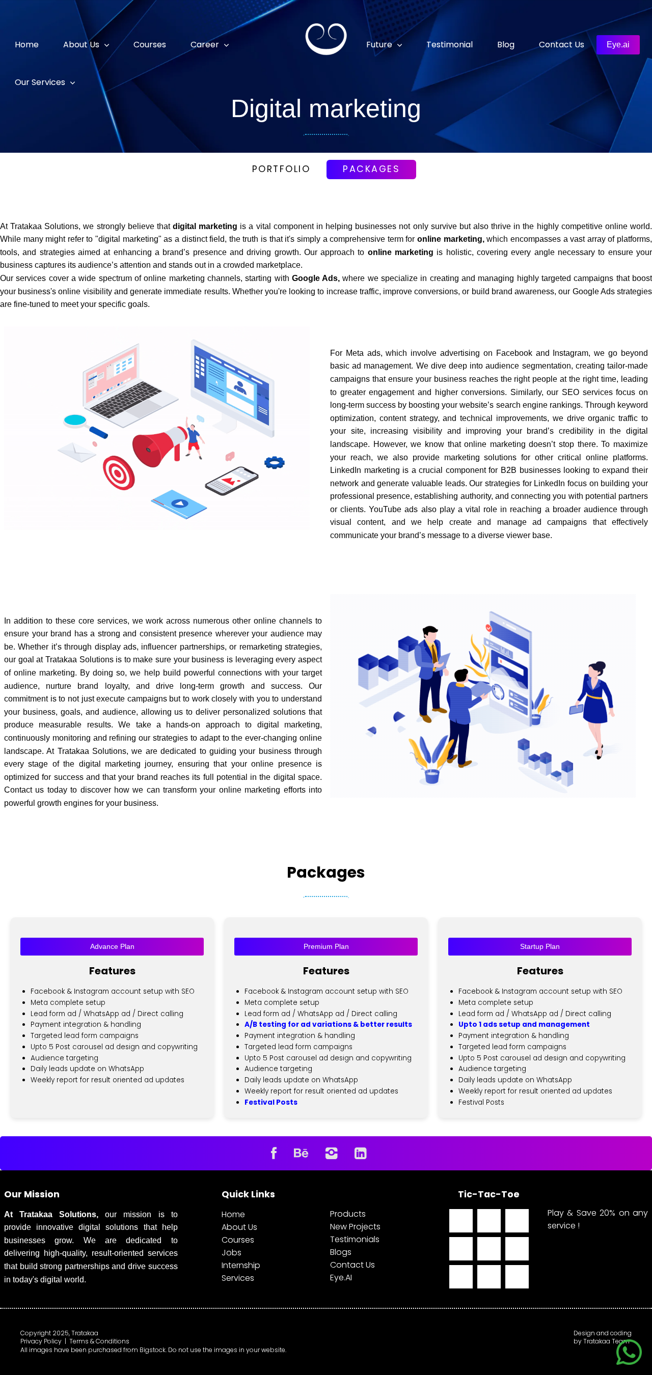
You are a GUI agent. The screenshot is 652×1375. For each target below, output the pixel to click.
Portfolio (281, 169)
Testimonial (449, 44)
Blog (505, 44)
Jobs (231, 1252)
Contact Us (561, 44)
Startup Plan (540, 946)
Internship (241, 1265)
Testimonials (354, 1239)
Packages (371, 169)
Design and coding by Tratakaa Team (603, 1337)
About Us (239, 1227)
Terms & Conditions (99, 1341)
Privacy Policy (41, 1341)
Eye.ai (618, 44)
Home (27, 44)
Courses (149, 44)
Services (238, 1278)
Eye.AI (341, 1277)
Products (348, 1214)
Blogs (340, 1252)
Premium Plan (326, 946)
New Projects (355, 1226)
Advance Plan (112, 946)
